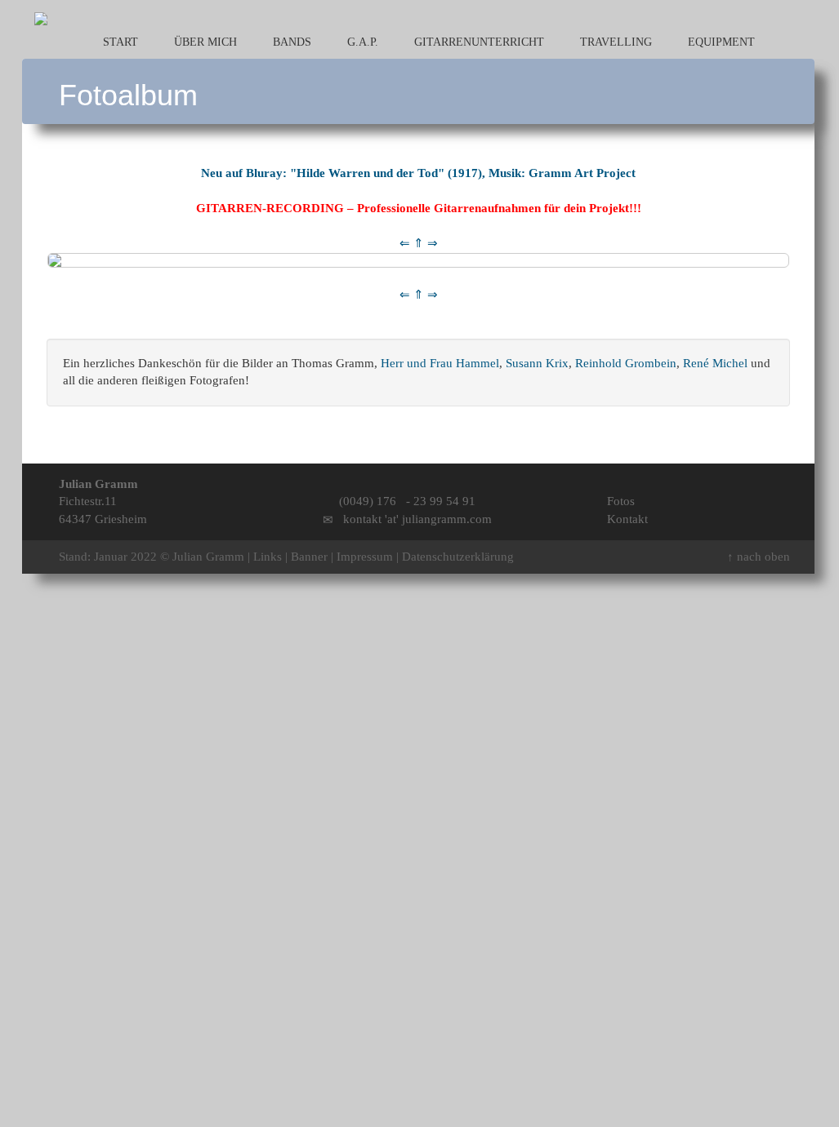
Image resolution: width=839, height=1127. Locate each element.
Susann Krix (537, 363)
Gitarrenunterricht (477, 42)
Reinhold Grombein (625, 363)
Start (119, 42)
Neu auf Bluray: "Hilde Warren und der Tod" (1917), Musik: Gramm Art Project (418, 173)
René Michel (715, 363)
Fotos (621, 501)
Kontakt (627, 519)
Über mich (204, 42)
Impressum (365, 556)
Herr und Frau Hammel (440, 363)
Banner (309, 556)
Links (267, 556)
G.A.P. (361, 42)
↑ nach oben (758, 556)
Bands (290, 42)
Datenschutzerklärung (458, 556)
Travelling (614, 42)
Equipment (720, 42)
